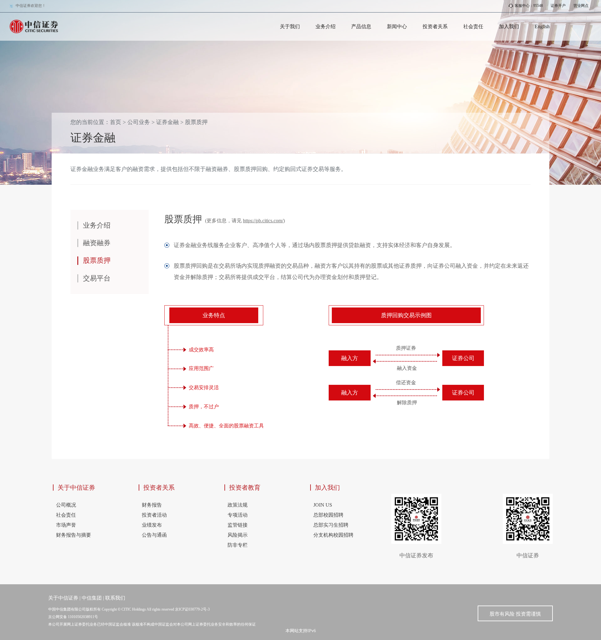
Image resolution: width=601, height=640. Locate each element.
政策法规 (238, 505)
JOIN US (322, 505)
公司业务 (138, 122)
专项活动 (238, 515)
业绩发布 (152, 525)
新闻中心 (397, 26)
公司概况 (66, 505)
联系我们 (115, 598)
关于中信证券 (76, 487)
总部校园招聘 (328, 515)
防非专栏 (238, 545)
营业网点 (580, 5)
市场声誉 (66, 525)
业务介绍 (326, 26)
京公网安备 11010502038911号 (73, 617)
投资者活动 (154, 515)
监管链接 (238, 525)
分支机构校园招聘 (333, 535)
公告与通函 (154, 535)
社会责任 (473, 26)
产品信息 (361, 26)
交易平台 (96, 278)
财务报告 (152, 505)
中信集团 (92, 598)
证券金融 (167, 122)
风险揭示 (238, 535)
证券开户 (558, 5)
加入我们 (509, 26)
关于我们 (290, 26)
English (542, 26)
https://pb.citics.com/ (263, 220)
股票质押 (196, 122)
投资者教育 (244, 487)
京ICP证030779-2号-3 (192, 609)
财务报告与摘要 (73, 535)
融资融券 (96, 243)
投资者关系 (435, 26)
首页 (115, 122)
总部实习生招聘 (330, 525)
